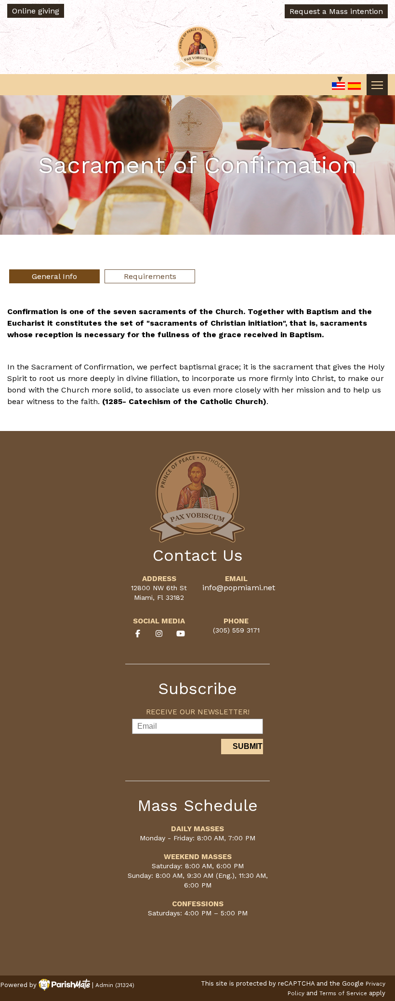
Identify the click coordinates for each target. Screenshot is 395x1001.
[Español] (354, 86)
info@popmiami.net (238, 587)
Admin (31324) (114, 985)
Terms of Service (343, 993)
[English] (338, 86)
